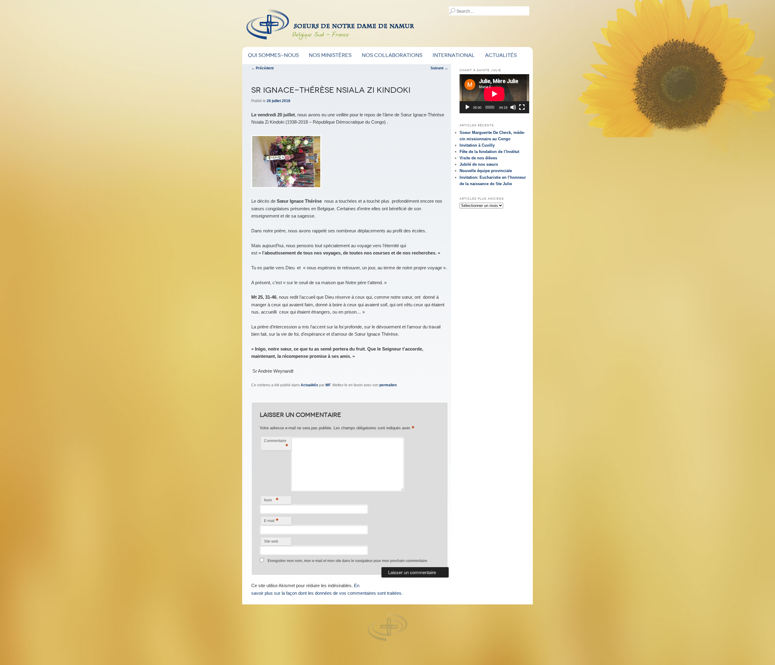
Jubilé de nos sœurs (479, 164)
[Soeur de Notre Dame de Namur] (361, 26)
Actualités (501, 55)
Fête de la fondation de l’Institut (489, 151)
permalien (388, 385)
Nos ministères (330, 55)
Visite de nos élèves (478, 158)
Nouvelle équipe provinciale (486, 170)
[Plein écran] (522, 107)
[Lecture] (467, 107)
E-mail (271, 520)
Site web (271, 541)
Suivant (439, 68)
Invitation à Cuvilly (477, 145)
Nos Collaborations (392, 55)
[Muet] (513, 107)
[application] (494, 93)
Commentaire (276, 444)
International (454, 55)
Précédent (262, 68)
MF (328, 385)
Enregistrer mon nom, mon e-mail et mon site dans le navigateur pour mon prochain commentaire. (348, 561)
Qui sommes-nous (273, 55)
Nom (271, 500)
